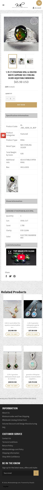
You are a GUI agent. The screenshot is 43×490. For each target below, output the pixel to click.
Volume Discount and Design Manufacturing (19, 424)
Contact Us (6, 438)
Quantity (9, 93)
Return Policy (7, 445)
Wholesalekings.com (14, 483)
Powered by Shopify (27, 483)
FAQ (3, 427)
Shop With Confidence (11, 456)
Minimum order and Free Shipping (15, 416)
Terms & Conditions (10, 442)
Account (38, 8)
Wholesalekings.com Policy (12, 449)
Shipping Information (10, 453)
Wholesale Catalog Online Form (14, 420)
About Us (6, 413)
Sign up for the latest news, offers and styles (19, 467)
